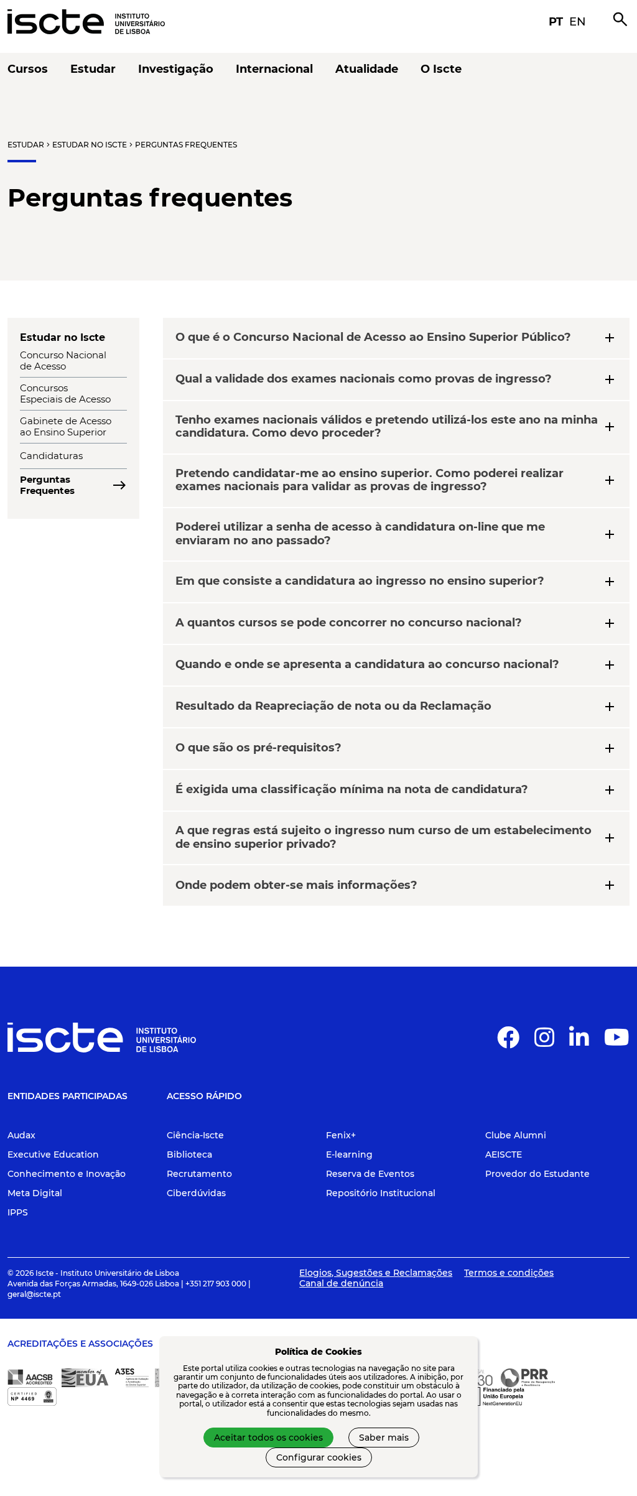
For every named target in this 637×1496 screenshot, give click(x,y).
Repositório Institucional (380, 1193)
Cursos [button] (27, 69)
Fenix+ (341, 1135)
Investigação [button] (175, 69)
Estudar (25, 144)
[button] (508, 1042)
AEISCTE (503, 1154)
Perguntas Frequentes (186, 144)
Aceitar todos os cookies (268, 1437)
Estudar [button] (93, 69)
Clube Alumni (515, 1135)
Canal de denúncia (341, 1283)
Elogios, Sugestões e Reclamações (375, 1272)
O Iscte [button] (441, 69)
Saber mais (384, 1437)
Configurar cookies (318, 1457)
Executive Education (53, 1154)
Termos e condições (509, 1272)
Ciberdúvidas (196, 1193)
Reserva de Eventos (370, 1173)
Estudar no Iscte (89, 144)
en (577, 22)
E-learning (349, 1154)
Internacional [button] (274, 69)
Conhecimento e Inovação (66, 1173)
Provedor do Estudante (537, 1173)
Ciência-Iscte (195, 1135)
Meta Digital (34, 1193)
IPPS (17, 1212)
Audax (21, 1135)
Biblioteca (189, 1154)
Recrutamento (199, 1173)
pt (556, 22)
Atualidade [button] (366, 69)
